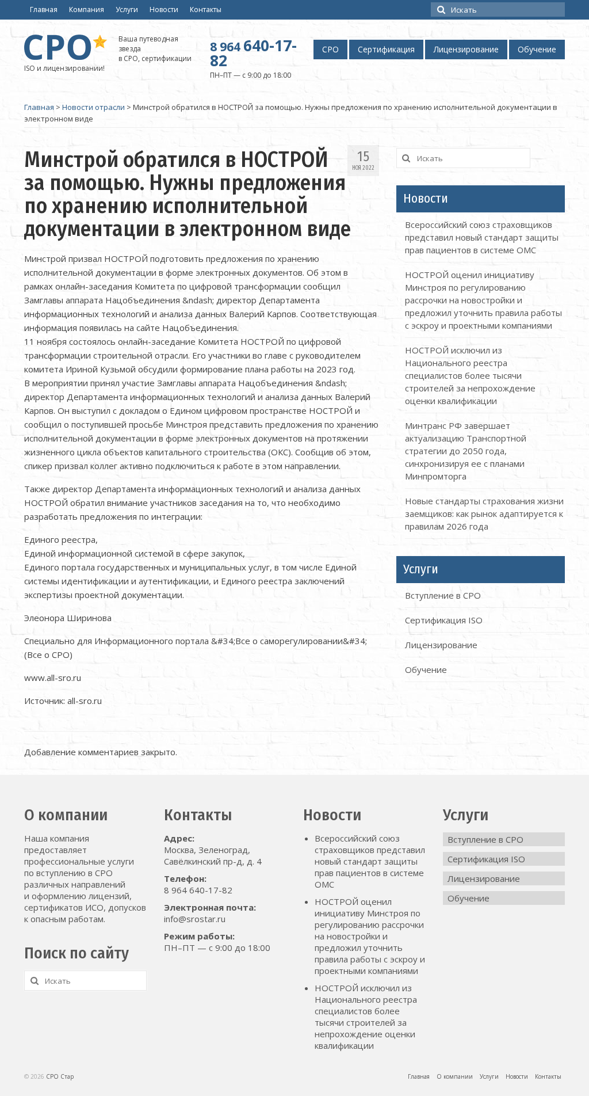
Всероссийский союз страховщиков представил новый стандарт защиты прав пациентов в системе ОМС (482, 237)
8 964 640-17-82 (198, 890)
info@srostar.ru (194, 918)
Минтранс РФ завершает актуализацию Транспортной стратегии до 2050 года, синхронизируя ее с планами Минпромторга (465, 451)
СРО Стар (60, 1076)
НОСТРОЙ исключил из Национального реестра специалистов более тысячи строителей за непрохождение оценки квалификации (470, 375)
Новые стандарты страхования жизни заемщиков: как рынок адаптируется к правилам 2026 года (484, 513)
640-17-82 (253, 53)
